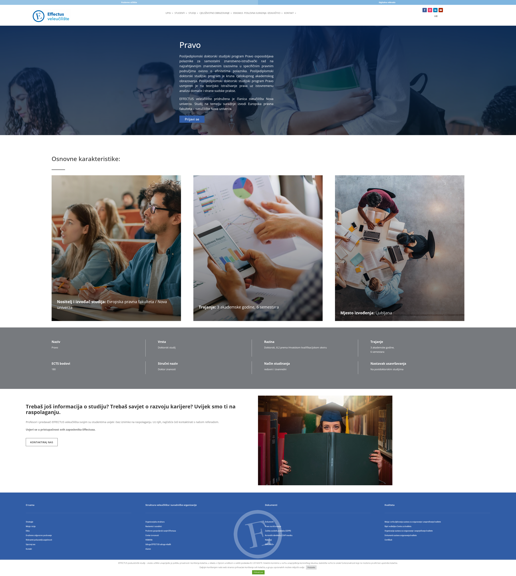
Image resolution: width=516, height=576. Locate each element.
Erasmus (238, 13)
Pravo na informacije (273, 526)
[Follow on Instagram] (430, 10)
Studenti (180, 13)
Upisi (168, 13)
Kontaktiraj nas (41, 442)
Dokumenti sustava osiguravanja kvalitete (401, 535)
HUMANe (149, 540)
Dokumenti (269, 522)
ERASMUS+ (269, 544)
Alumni (148, 549)
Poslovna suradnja (255, 13)
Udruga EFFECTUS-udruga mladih (158, 544)
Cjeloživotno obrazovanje (215, 13)
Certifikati (388, 540)
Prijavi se (192, 119)
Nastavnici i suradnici (153, 526)
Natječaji (268, 540)
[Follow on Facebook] (424, 10)
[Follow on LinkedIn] (435, 10)
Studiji (192, 13)
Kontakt (289, 13)
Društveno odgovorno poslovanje (39, 535)
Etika (28, 531)
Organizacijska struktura (154, 522)
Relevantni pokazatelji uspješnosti (39, 540)
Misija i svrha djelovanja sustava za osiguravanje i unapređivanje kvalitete (413, 522)
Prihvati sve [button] (258, 572)
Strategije (29, 522)
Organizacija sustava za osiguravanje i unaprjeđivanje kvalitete (409, 531)
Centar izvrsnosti (152, 535)
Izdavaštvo (274, 13)
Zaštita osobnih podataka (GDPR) (278, 531)
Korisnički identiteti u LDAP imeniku (278, 535)
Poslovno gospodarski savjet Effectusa (160, 531)
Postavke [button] (311, 567)
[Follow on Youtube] (441, 10)
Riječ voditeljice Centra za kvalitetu (398, 526)
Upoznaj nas (30, 544)
